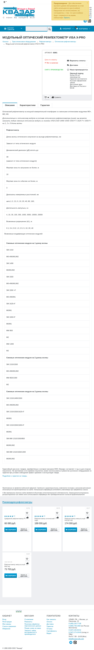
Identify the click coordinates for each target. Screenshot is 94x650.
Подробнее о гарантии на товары (14, 476)
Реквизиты (28, 622)
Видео (49, 633)
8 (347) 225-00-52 (75, 630)
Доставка (50, 624)
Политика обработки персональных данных (32, 625)
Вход (4, 619)
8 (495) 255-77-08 (75, 623)
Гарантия (50, 626)
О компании (28, 619)
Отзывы (49, 629)
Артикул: (48, 53)
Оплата (49, 622)
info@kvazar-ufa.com (76, 639)
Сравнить (57, 97)
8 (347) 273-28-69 (75, 632)
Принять (67, 18)
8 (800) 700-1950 (75, 626)
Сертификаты (52, 631)
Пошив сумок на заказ (32, 628)
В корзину (11, 530)
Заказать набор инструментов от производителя (30, 632)
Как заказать (51, 619)
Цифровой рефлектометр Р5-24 (16, 519)
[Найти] (49, 29)
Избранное (6, 629)
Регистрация (7, 622)
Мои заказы (6, 624)
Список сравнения (9, 626)
